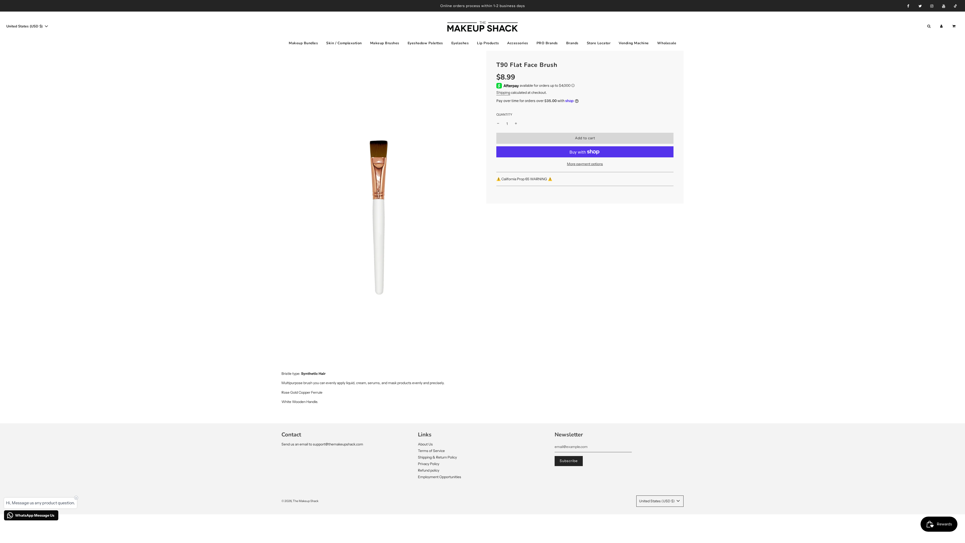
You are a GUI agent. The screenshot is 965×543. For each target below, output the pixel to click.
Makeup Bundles (303, 43)
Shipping (503, 92)
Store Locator (599, 43)
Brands (572, 43)
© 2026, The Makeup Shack (299, 501)
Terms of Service (431, 450)
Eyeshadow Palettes (425, 43)
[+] (516, 124)
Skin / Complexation (344, 43)
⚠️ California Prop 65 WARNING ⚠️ (524, 179)
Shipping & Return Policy (437, 457)
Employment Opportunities (439, 477)
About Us (425, 444)
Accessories (517, 43)
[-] (498, 124)
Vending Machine (634, 43)
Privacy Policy (428, 464)
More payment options (585, 164)
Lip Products (488, 43)
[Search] (929, 26)
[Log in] (941, 26)
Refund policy (428, 470)
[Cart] (954, 26)
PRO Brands (547, 43)
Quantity (504, 114)
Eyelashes (460, 43)
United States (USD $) (25, 26)
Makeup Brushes (384, 43)
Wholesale (667, 43)
